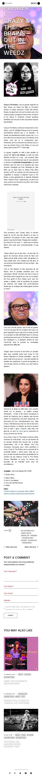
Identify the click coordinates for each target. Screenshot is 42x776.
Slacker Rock (21, 737)
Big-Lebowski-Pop (27, 530)
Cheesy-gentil (26, 533)
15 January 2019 (9, 674)
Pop (23, 696)
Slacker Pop (32, 540)
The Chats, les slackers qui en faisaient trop (12, 743)
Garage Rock (9, 696)
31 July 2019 (8, 735)
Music (21, 674)
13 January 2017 (9, 693)
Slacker (24, 540)
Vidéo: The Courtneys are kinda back (15, 682)
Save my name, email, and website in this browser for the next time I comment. (20, 608)
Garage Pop (25, 535)
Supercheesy (27, 542)
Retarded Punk (27, 537)
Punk (23, 735)
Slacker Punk (9, 677)
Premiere (34, 535)
